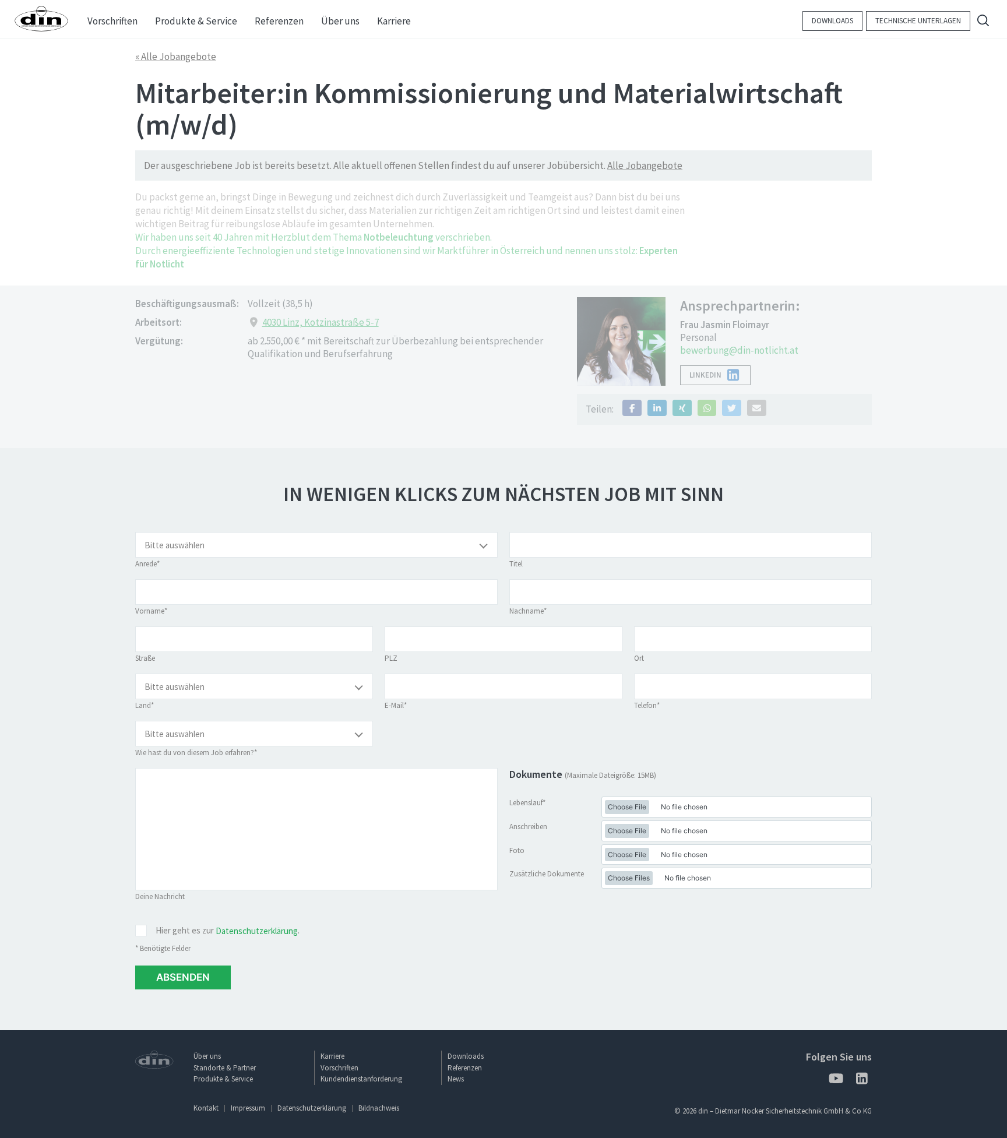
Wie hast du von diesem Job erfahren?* (196, 753)
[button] (632, 408)
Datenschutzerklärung (257, 930)
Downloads (832, 21)
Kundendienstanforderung (361, 1079)
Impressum (248, 1108)
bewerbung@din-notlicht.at (739, 350)
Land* (144, 705)
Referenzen (465, 1068)
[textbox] (316, 545)
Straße (145, 658)
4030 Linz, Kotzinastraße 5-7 (320, 322)
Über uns (207, 1056)
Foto (516, 850)
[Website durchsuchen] (983, 22)
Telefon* (647, 705)
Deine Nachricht (160, 896)
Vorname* (151, 611)
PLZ (391, 658)
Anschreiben (528, 827)
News (456, 1079)
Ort (639, 658)
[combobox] (316, 545)
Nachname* (528, 611)
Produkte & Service (223, 1079)
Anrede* (147, 564)
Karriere (332, 1056)
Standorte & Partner (224, 1068)
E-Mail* (396, 705)
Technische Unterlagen (918, 21)
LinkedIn (705, 375)
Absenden (183, 977)
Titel (516, 564)
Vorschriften (339, 1068)
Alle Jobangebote (644, 165)
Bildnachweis (378, 1108)
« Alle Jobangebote (175, 56)
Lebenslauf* (527, 803)
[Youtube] (835, 1081)
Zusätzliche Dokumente (546, 874)
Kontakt (206, 1108)
